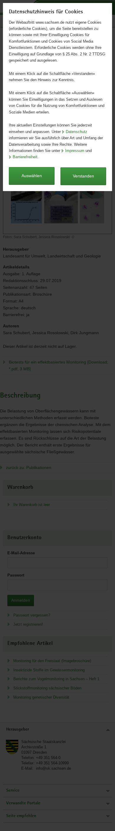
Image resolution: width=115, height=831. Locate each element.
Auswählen (32, 175)
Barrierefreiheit (25, 157)
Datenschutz (76, 131)
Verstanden (83, 176)
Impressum (74, 150)
